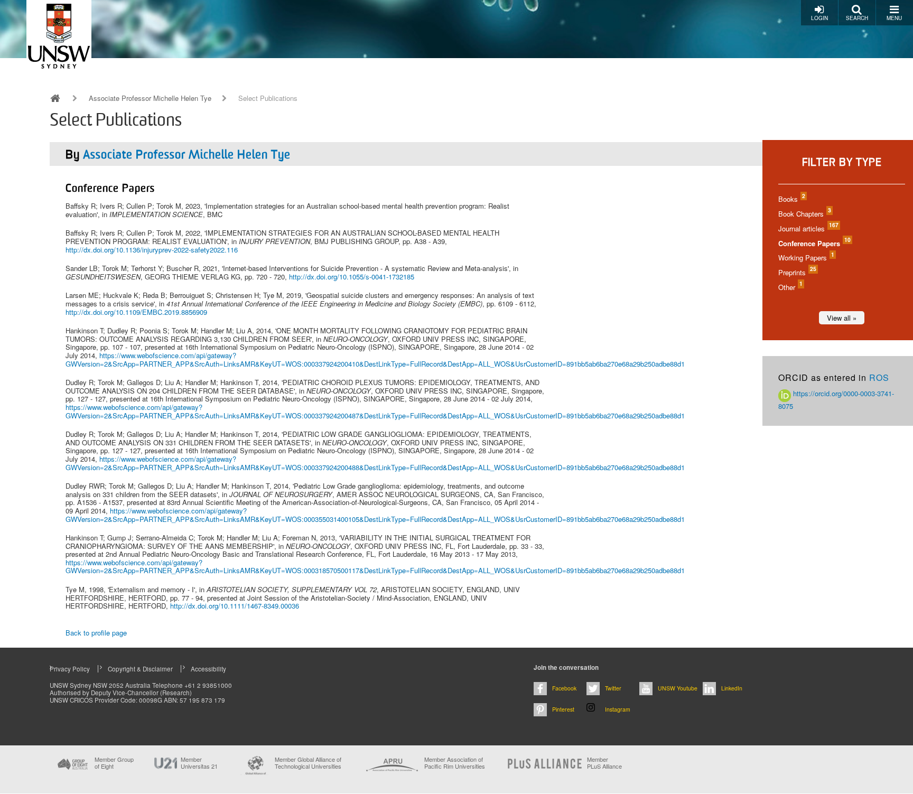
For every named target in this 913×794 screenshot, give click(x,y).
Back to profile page (96, 633)
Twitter (613, 688)
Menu (894, 18)
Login (819, 18)
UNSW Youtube (677, 688)
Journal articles (807, 228)
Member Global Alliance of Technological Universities (308, 763)
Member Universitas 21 (199, 763)
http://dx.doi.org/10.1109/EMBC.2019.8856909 (136, 312)
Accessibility (208, 668)
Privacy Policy (70, 668)
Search (857, 18)
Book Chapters (804, 214)
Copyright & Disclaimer (140, 668)
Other (790, 287)
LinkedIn (731, 688)
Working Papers (805, 258)
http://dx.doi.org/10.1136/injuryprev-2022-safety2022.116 (152, 250)
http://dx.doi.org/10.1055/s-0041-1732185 (351, 277)
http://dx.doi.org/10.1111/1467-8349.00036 (234, 606)
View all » (841, 318)
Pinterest (563, 709)
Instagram (617, 709)
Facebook (564, 688)
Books (791, 199)
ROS (879, 377)
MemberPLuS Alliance (604, 763)
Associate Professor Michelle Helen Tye (150, 98)
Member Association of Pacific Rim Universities (454, 763)
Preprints (796, 272)
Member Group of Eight (114, 763)
